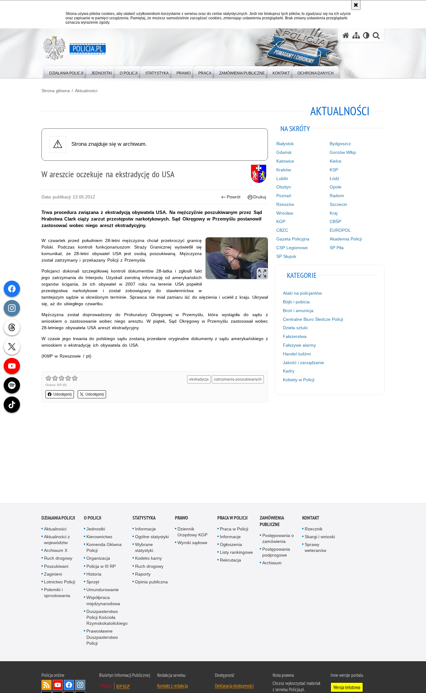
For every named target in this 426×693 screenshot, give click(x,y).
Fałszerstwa (295, 336)
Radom (337, 195)
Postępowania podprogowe (276, 553)
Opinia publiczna (151, 582)
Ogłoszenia (231, 545)
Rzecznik (313, 529)
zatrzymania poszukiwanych (238, 379)
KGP (280, 221)
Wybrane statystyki (144, 548)
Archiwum (272, 564)
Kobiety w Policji (298, 379)
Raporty (143, 574)
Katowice (285, 161)
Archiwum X (55, 551)
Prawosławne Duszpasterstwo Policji (102, 638)
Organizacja (98, 559)
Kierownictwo (99, 537)
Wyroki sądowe (192, 543)
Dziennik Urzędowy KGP (192, 532)
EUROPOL (340, 230)
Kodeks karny (148, 559)
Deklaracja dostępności (234, 686)
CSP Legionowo (292, 247)
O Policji (92, 518)
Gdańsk (284, 152)
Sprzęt (92, 582)
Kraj (333, 213)
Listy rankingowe (236, 553)
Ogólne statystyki (152, 537)
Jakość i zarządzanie (303, 362)
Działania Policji (58, 518)
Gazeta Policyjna (292, 238)
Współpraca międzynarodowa (103, 601)
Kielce (335, 161)
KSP (334, 169)
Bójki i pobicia (296, 301)
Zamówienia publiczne (272, 522)
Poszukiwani (56, 567)
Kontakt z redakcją (172, 686)
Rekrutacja (230, 561)
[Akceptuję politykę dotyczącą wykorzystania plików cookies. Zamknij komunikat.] (356, 5)
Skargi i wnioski (320, 537)
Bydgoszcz (340, 143)
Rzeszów (285, 204)
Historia (93, 574)
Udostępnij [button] (62, 394)
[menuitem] (66, 71)
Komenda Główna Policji (104, 548)
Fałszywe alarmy (299, 345)
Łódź (334, 178)
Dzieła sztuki (295, 327)
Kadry (288, 370)
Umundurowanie (102, 590)
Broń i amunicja (298, 310)
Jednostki (95, 529)
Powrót (233, 196)
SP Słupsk (286, 256)
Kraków (283, 169)
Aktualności (86, 90)
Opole (335, 186)
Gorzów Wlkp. (343, 152)
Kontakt (310, 518)
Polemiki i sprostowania (57, 593)
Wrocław (284, 213)
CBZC (282, 230)
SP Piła (337, 247)
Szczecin (338, 204)
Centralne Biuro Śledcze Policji (313, 319)
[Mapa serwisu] (356, 35)
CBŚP (335, 221)
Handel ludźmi (297, 353)
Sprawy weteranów (315, 548)
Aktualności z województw (57, 540)
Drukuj (259, 196)
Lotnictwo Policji (59, 582)
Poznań (283, 195)
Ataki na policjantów (302, 293)
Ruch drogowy (58, 559)
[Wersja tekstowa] (366, 35)
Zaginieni (53, 574)
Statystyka (144, 518)
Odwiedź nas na (58, 686)
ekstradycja (199, 379)
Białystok (285, 143)
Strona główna (55, 90)
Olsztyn (283, 186)
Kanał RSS (46, 686)
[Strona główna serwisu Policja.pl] (345, 35)
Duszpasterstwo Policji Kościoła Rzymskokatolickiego (107, 618)
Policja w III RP (101, 567)
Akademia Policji (346, 238)
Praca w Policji (232, 518)
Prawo (181, 518)
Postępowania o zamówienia (278, 539)
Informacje (145, 529)
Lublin (282, 178)
